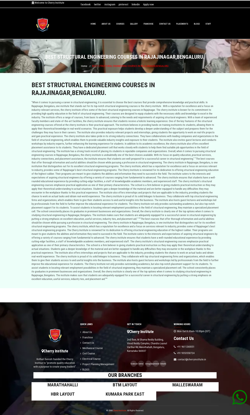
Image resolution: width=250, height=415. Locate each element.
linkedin (136, 4)
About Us (106, 24)
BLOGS (197, 24)
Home (93, 24)
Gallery (134, 24)
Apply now (148, 4)
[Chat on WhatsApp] (239, 397)
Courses (120, 24)
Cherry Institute (119, 410)
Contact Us (164, 24)
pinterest (123, 4)
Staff (208, 24)
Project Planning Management (98, 364)
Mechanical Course (92, 348)
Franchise (148, 24)
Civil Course (88, 353)
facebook (86, 4)
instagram (109, 4)
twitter (97, 4)
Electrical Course (91, 358)
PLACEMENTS (182, 24)
